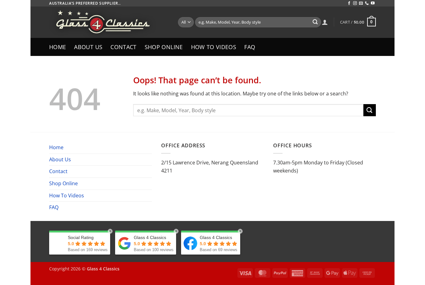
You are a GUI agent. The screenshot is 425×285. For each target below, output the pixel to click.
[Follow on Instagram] (355, 3)
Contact (123, 47)
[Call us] (367, 3)
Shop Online (164, 47)
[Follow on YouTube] (373, 3)
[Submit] (315, 22)
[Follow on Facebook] (349, 3)
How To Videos (213, 47)
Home (57, 47)
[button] (358, 22)
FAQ (249, 47)
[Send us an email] (361, 3)
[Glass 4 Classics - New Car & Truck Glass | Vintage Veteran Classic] (109, 22)
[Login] (325, 22)
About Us (88, 47)
